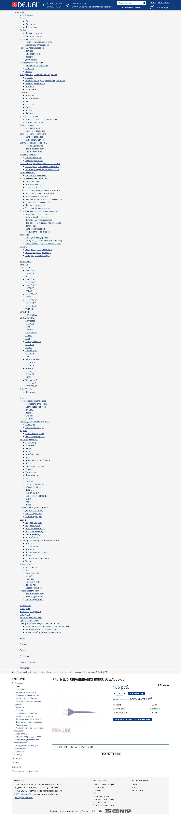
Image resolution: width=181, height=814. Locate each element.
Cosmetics (26, 261)
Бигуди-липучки (32, 525)
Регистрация (163, 2)
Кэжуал (28, 576)
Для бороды (31, 60)
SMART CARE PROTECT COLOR (31, 288)
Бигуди (23, 519)
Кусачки (29, 77)
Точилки (29, 419)
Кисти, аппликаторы (34, 181)
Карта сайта (137, 790)
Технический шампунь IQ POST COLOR (31, 383)
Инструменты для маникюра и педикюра (38, 74)
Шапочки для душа (33, 516)
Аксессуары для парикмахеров (39, 193)
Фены (22, 18)
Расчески (24, 101)
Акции (22, 638)
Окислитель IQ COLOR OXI (31, 353)
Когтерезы (25, 608)
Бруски (28, 543)
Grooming (26, 605)
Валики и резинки (28, 155)
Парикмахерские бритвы (31, 63)
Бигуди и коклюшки (29, 125)
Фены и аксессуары (34, 427)
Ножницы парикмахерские (32, 48)
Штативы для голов (34, 122)
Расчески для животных (31, 617)
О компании (98, 787)
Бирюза (29, 451)
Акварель (29, 445)
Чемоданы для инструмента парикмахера (44, 241)
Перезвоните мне (131, 8)
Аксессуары (30, 89)
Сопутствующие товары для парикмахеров (40, 190)
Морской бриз (32, 582)
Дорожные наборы (34, 511)
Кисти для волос (27, 172)
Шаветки (29, 69)
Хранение (24, 235)
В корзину (135, 694)
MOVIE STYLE (31, 315)
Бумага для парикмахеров (37, 214)
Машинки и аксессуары (30, 39)
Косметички (25, 564)
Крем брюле (31, 472)
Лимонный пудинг (33, 475)
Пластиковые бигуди (35, 528)
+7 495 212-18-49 (55, 3)
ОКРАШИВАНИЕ (27, 318)
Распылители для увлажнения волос (42, 169)
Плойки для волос (33, 33)
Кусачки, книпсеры (33, 546)
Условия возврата (101, 802)
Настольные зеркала (35, 436)
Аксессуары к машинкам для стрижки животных (47, 626)
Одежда (23, 247)
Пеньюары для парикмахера (38, 252)
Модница (29, 579)
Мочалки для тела (33, 514)
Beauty (25, 398)
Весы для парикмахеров (36, 196)
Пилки (28, 555)
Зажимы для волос (34, 146)
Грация (28, 457)
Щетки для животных (29, 620)
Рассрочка (24, 656)
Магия (28, 478)
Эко (27, 502)
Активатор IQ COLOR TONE (30, 324)
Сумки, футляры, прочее (36, 238)
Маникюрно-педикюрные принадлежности (45, 80)
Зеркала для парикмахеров (37, 202)
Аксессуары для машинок (37, 45)
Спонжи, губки (32, 187)
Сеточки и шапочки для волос (33, 134)
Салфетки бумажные (35, 229)
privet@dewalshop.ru (23, 797)
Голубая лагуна (32, 454)
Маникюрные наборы (35, 83)
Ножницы (29, 86)
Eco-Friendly (30, 442)
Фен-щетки (30, 24)
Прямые (29, 51)
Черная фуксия (32, 493)
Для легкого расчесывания (37, 460)
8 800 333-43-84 (54, 7)
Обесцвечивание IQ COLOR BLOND (33, 344)
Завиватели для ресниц (36, 404)
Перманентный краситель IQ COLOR (32, 362)
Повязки (29, 413)
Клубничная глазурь (34, 466)
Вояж (28, 570)
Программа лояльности (103, 805)
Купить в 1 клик (120, 699)
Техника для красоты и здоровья (34, 422)
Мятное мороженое (34, 484)
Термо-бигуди (31, 537)
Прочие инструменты (35, 205)
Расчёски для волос (29, 439)
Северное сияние (33, 588)
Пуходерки (25, 614)
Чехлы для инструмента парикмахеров (43, 244)
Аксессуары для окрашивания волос (42, 166)
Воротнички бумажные (36, 217)
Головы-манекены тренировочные (41, 119)
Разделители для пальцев (37, 558)
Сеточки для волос (34, 137)
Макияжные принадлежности (33, 178)
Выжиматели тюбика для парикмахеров (43, 199)
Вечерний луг (31, 567)
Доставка (24, 644)
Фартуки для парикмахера (37, 255)
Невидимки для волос (35, 149)
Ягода (28, 505)
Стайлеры (24, 30)
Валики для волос (33, 158)
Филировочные (32, 54)
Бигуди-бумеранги (33, 522)
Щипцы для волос (33, 36)
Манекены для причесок (31, 116)
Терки (28, 561)
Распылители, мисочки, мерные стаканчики (40, 163)
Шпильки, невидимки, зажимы (34, 143)
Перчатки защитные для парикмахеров (43, 223)
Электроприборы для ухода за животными (39, 623)
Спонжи (29, 416)
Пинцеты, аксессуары (35, 184)
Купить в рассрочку (140, 699)
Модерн (29, 481)
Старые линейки (33, 487)
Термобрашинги (32, 98)
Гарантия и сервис (28, 662)
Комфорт (29, 469)
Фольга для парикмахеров (37, 232)
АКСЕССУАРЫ (26, 389)
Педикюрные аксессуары (36, 552)
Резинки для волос (34, 160)
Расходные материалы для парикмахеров (39, 211)
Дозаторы (30, 392)
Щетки (28, 107)
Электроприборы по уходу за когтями (43, 632)
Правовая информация (103, 784)
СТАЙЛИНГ (24, 312)
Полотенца (30, 226)
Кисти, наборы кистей (35, 407)
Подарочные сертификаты (25, 771)
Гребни (28, 110)
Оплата (23, 650)
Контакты (24, 668)
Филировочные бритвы (36, 66)
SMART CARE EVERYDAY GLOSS (31, 273)
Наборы (29, 57)
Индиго (28, 463)
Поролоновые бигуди (35, 531)
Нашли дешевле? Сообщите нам (132, 719)
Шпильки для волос (34, 152)
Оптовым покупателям (103, 799)
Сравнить (164, 685)
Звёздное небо (32, 573)
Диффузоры (31, 27)
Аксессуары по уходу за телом (34, 508)
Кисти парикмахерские (36, 175)
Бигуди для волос (33, 128)
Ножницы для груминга (30, 611)
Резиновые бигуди (34, 534)
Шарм (28, 499)
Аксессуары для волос (30, 591)
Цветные (29, 490)
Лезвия (28, 71)
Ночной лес (30, 585)
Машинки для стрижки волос (38, 42)
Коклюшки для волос (35, 131)
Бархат (28, 448)
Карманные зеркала (34, 433)
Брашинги (24, 92)
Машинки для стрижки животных (40, 629)
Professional (27, 15)
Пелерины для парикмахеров (38, 220)
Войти (153, 2)
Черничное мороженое (36, 496)
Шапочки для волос (34, 140)
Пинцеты (29, 410)
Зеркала (23, 430)
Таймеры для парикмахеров (38, 208)
